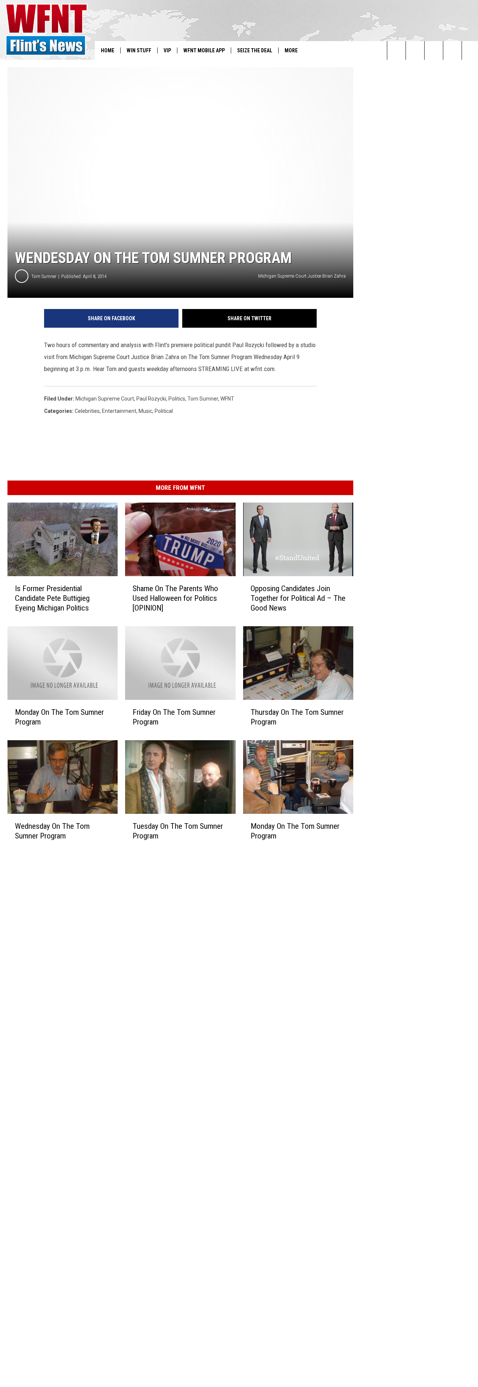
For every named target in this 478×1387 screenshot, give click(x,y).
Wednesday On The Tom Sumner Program (52, 831)
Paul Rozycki (151, 399)
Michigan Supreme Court (104, 399)
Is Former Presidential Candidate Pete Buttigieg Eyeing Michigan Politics (52, 598)
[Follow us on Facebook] (434, 50)
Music (145, 411)
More (291, 50)
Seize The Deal (254, 50)
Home (107, 50)
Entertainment (119, 411)
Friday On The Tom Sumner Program (174, 717)
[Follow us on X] (452, 50)
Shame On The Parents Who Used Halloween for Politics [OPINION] (175, 598)
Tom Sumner (43, 276)
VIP (167, 50)
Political (164, 411)
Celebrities (87, 411)
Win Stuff (139, 50)
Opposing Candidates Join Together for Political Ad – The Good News (298, 598)
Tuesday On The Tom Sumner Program (178, 831)
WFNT (227, 399)
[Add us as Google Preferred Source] (415, 50)
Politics (176, 399)
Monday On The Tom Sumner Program (59, 717)
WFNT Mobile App (204, 50)
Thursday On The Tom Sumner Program (297, 717)
